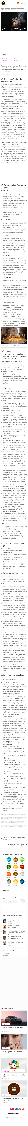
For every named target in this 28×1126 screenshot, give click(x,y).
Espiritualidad (5, 953)
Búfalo (15, 863)
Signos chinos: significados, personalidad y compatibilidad (12, 1071)
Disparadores (16, 57)
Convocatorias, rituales (18, 60)
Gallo (9, 885)
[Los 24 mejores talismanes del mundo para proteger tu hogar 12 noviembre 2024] (4, 936)
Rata (9, 863)
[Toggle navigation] (25, 3)
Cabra (15, 877)
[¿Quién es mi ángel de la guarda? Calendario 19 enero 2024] (4, 942)
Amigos (9, 1117)
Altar (15, 58)
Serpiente (22, 870)
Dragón (15, 870)
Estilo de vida (4, 62)
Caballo (8, 877)
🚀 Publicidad (9, 1116)
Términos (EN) (15, 1117)
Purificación (4, 60)
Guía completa (5, 58)
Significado (4, 57)
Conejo (8, 870)
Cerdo (22, 885)
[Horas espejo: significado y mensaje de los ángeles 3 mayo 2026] (4, 919)
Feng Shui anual (6, 1024)
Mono (22, 877)
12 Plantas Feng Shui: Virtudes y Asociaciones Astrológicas (16, 845)
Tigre (22, 863)
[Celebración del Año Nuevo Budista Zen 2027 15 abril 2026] (4, 925)
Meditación (5, 955)
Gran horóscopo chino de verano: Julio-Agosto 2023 (14, 838)
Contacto (21, 1117)
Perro (15, 885)
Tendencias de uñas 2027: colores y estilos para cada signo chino (13, 1052)
